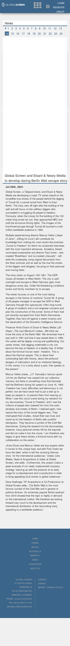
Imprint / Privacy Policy (50, 587)
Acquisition (35, 564)
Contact (42, 579)
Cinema (35, 543)
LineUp (60, 11)
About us (35, 568)
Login (60, 2)
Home (35, 538)
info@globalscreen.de (19, 606)
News (35, 560)
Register (58, 7)
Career (42, 583)
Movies (35, 547)
